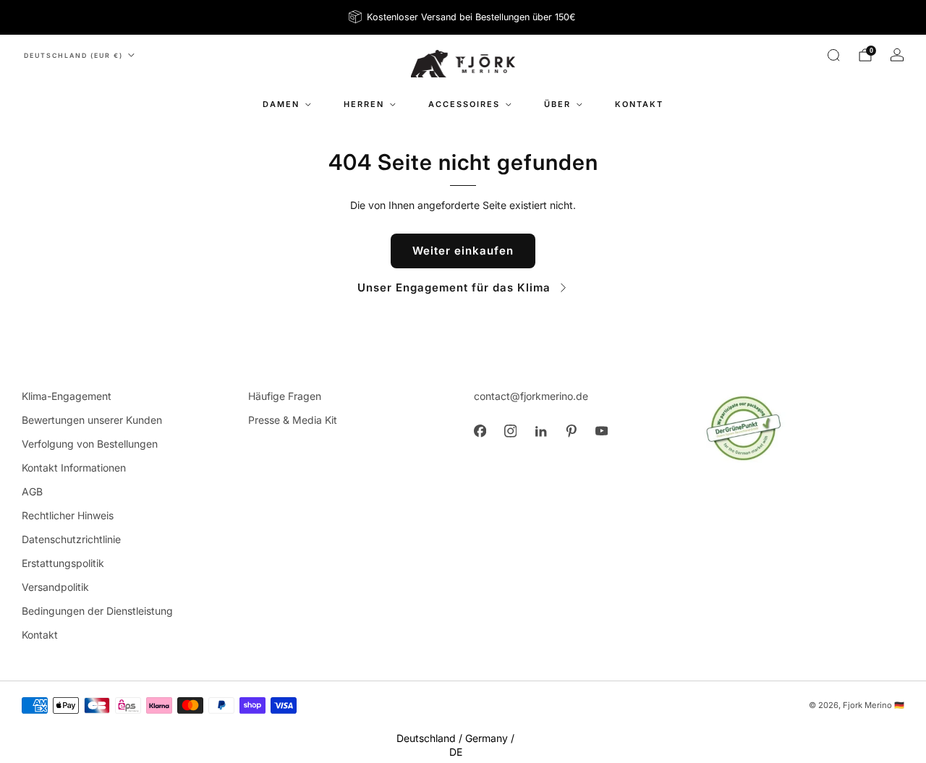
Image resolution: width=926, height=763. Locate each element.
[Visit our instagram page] (510, 431)
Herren (364, 104)
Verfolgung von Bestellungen (90, 444)
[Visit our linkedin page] (540, 431)
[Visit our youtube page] (601, 431)
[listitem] (463, 17)
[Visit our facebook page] (479, 431)
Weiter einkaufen (463, 250)
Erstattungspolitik (63, 563)
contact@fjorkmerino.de (531, 396)
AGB (32, 491)
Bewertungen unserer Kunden (92, 420)
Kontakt (639, 104)
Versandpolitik (55, 587)
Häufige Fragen (284, 396)
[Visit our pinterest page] (571, 431)
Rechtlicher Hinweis (68, 515)
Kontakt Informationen (74, 467)
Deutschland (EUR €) (73, 55)
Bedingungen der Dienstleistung (97, 611)
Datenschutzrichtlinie (71, 539)
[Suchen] (833, 55)
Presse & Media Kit (292, 420)
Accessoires (464, 104)
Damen (281, 104)
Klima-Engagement (66, 396)
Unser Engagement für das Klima (454, 287)
